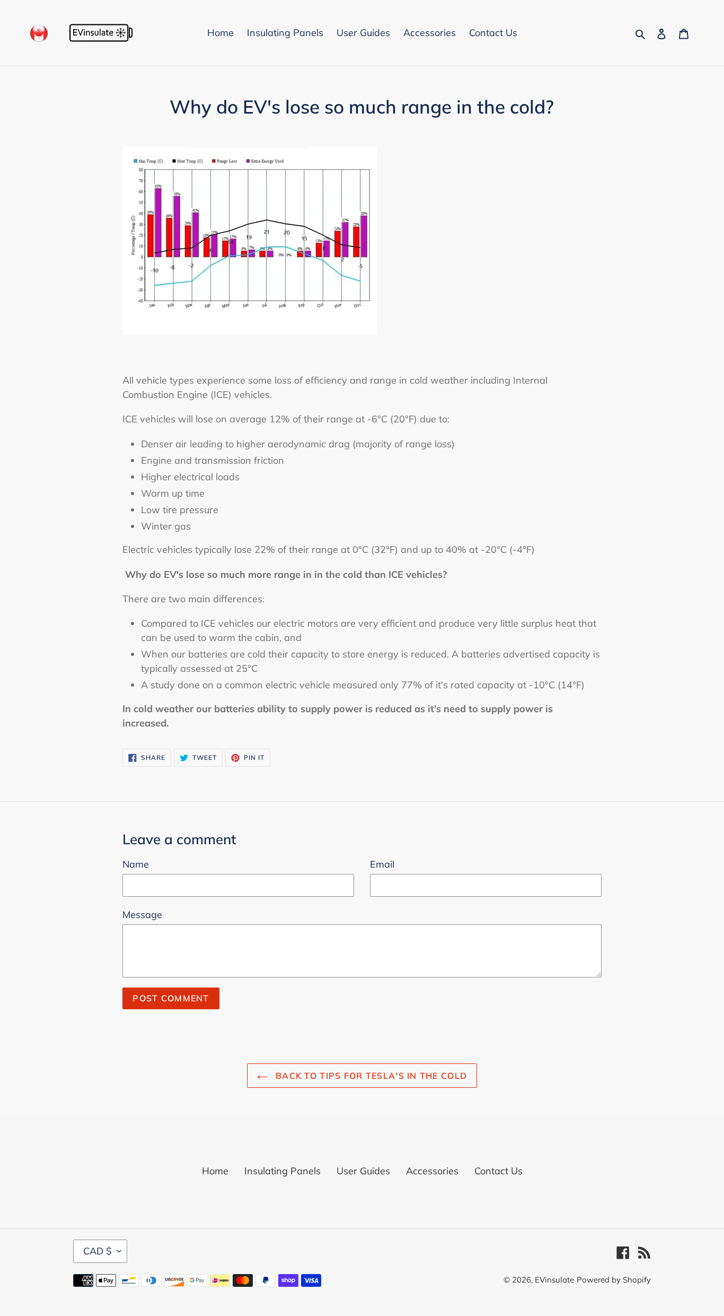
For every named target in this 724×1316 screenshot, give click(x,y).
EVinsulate (554, 1280)
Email (382, 864)
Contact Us (498, 1171)
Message (142, 914)
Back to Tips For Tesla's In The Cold (370, 1075)
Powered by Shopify (614, 1280)
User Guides (363, 1171)
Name (135, 864)
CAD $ (97, 1251)
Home (215, 1171)
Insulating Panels (282, 1171)
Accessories (432, 1171)
